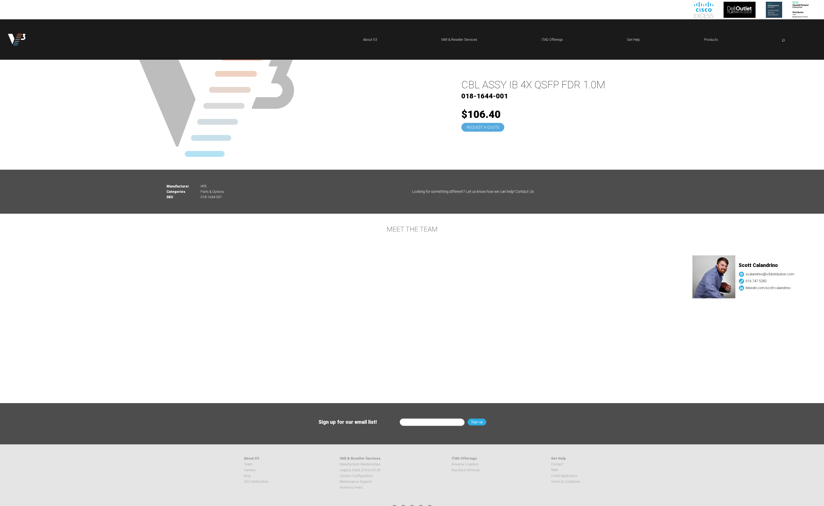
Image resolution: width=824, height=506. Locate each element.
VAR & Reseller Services (459, 40)
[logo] (17, 39)
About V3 (370, 40)
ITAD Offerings (552, 40)
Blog (247, 476)
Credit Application (564, 476)
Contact (557, 464)
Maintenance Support (356, 482)
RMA (554, 470)
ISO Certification (256, 482)
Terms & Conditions (565, 482)
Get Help (633, 40)
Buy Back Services (466, 470)
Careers (250, 470)
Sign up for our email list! (347, 422)
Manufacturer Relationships (360, 464)
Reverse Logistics (465, 464)
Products (711, 40)
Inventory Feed (351, 487)
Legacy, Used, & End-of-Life (360, 470)
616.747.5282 (719, 281)
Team (248, 464)
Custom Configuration (356, 476)
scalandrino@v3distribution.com (733, 274)
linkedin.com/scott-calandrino (731, 288)
